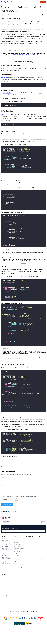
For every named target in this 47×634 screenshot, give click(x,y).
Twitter (18, 611)
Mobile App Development (19, 539)
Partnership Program (40, 567)
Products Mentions (40, 557)
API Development (17, 559)
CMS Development (17, 544)
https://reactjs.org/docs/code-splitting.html (25, 54)
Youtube (35, 611)
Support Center (5, 578)
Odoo (27, 549)
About (38, 539)
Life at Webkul (4, 592)
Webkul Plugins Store (6, 586)
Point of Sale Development (19, 555)
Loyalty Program (5, 584)
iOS (27, 563)
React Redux (4, 77)
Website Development (18, 546)
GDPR (3, 605)
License (3, 601)
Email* (2, 491)
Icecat (27, 567)
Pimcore (27, 557)
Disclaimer (4, 607)
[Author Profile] (3, 518)
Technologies (39, 545)
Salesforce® (28, 551)
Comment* (3, 477)
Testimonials (39, 547)
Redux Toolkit (7, 93)
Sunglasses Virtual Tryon (18, 567)
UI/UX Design (16, 563)
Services (3, 576)
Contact (3, 580)
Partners (38, 543)
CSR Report (39, 561)
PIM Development (17, 557)
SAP (27, 571)
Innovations (39, 553)
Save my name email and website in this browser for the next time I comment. (19, 496)
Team (38, 541)
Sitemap (3, 599)
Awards (38, 555)
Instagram (24, 611)
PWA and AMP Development (19, 561)
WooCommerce (29, 543)
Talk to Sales (43, 1)
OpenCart (28, 541)
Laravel (27, 561)
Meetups (38, 563)
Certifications (39, 549)
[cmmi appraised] (23, 618)
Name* (2, 485)
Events (38, 565)
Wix (27, 569)
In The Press (39, 551)
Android (27, 565)
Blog (2, 582)
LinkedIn (30, 611)
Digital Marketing (17, 565)
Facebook (13, 611)
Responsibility (39, 559)
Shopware (28, 547)
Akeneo (27, 555)
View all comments (12, 511)
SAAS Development (17, 553)
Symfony (28, 559)
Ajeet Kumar (8, 521)
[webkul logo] (8, 2)
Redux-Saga (4, 114)
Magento (28, 539)
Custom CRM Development (19, 551)
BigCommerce (29, 553)
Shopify (27, 545)
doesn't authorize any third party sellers (20, 627)
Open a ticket (23, 531)
